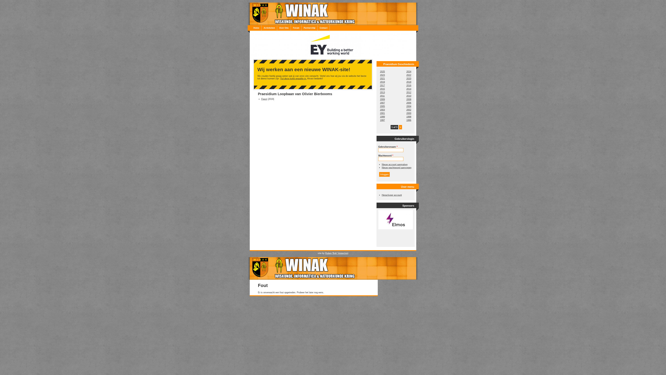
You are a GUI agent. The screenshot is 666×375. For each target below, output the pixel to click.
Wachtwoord (385, 155)
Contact (323, 28)
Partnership (309, 28)
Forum (296, 28)
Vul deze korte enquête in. (293, 78)
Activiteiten (269, 28)
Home (256, 28)
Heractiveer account (392, 195)
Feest (264, 99)
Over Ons (284, 28)
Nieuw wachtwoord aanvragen (396, 167)
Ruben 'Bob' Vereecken (336, 253)
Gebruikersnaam (388, 146)
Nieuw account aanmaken (395, 164)
